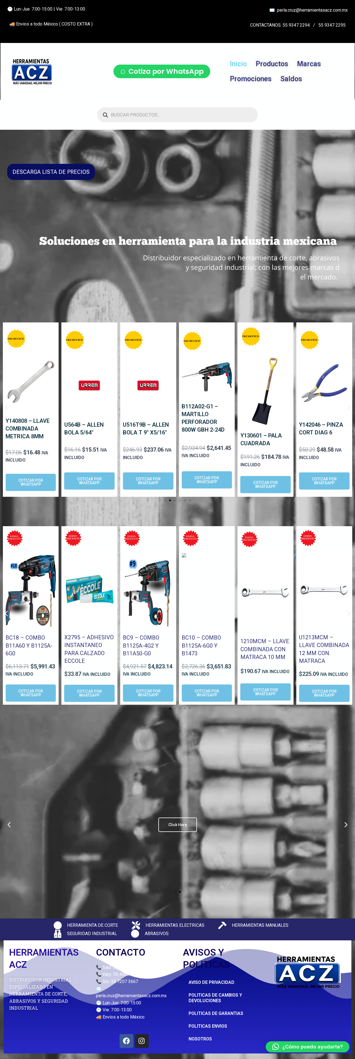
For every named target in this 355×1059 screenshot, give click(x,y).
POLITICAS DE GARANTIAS (216, 1013)
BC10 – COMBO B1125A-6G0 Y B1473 (201, 645)
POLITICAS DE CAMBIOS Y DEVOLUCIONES (215, 997)
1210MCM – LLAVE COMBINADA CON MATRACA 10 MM (264, 649)
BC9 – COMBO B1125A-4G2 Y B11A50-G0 (141, 645)
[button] (6, 407)
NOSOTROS (200, 1039)
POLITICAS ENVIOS (208, 1026)
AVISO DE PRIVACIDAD (211, 982)
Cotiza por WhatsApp (166, 71)
